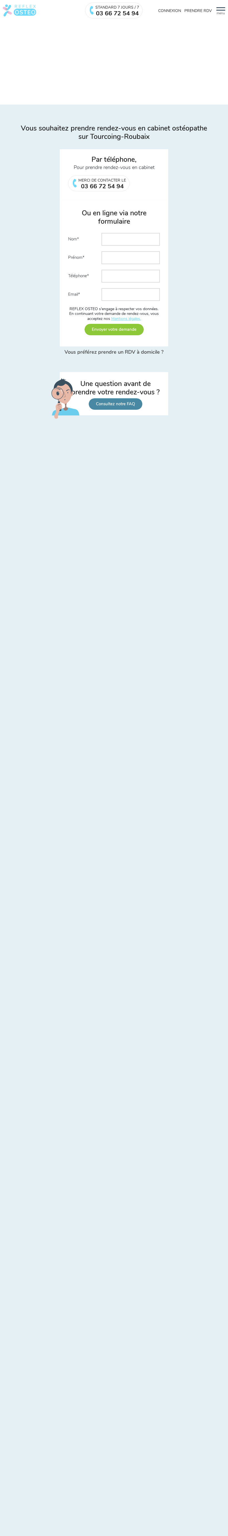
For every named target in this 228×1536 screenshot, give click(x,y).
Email (73, 294)
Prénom (75, 257)
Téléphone (77, 276)
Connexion (169, 10)
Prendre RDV (198, 10)
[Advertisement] (114, 63)
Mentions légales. (126, 318)
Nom (72, 239)
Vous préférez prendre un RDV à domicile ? (114, 352)
